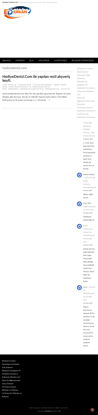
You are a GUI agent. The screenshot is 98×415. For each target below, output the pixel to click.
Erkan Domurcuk (9, 84)
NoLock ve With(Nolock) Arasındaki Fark (89, 293)
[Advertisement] (49, 39)
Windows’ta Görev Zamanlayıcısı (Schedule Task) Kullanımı (10, 364)
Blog (31, 60)
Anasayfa (6, 60)
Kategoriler (43, 60)
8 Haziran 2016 (24, 84)
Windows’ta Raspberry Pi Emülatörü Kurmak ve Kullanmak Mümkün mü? (86, 88)
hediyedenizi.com (52, 89)
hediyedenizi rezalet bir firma (32, 89)
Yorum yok (66, 89)
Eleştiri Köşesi (60, 60)
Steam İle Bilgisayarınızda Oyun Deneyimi (86, 101)
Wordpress (48, 411)
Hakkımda (20, 60)
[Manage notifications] (92, 410)
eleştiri (57, 84)
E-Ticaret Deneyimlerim (42, 84)
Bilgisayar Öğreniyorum (83, 60)
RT (60, 411)
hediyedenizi (13, 89)
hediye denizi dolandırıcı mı (19, 86)
